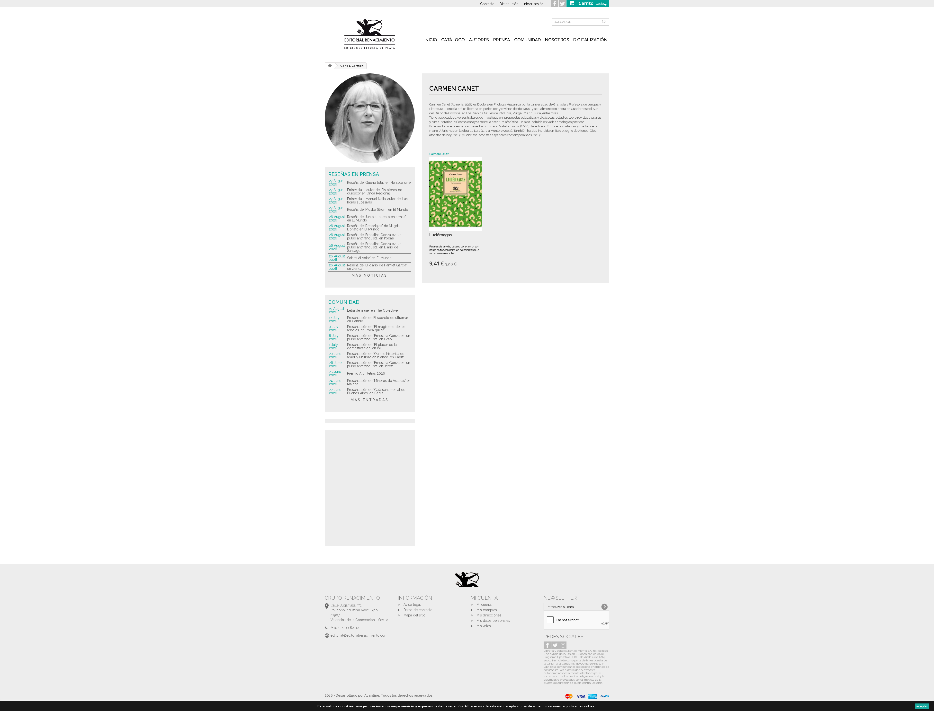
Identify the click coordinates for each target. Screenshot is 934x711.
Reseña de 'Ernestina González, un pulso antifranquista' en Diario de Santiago (374, 247)
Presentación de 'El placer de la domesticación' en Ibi (372, 346)
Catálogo (453, 39)
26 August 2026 (337, 218)
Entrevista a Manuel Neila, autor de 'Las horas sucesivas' (377, 200)
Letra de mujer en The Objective (372, 310)
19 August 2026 (336, 310)
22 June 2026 (335, 391)
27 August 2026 (336, 182)
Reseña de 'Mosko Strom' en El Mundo (377, 209)
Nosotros (557, 39)
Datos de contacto (418, 610)
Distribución (509, 4)
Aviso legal (412, 604)
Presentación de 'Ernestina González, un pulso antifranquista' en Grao (378, 337)
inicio (430, 39)
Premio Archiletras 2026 (366, 373)
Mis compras (486, 610)
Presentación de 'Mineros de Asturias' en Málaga (379, 382)
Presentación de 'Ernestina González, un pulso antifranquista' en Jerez (378, 364)
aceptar (922, 706)
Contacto (487, 4)
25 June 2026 (335, 373)
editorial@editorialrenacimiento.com (359, 635)
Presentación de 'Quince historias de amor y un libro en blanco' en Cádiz (375, 355)
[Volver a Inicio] (329, 66)
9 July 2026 (333, 328)
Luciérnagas (440, 235)
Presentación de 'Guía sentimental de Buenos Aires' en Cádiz (376, 391)
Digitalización (590, 39)
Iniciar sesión (533, 4)
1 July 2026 (333, 346)
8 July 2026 (334, 337)
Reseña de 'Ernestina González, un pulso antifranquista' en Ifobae (374, 236)
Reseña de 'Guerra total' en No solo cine (379, 182)
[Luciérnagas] (455, 194)
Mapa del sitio (414, 615)
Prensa (501, 39)
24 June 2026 (335, 382)
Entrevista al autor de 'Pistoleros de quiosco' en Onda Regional (374, 191)
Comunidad (527, 39)
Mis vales (483, 626)
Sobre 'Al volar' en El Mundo (369, 258)
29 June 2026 (335, 355)
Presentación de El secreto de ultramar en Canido (377, 319)
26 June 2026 (335, 364)
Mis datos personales (493, 621)
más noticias (369, 275)
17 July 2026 (334, 319)
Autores (479, 39)
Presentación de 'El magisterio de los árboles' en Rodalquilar (376, 328)
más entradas (370, 400)
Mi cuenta (484, 604)
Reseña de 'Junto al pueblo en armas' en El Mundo (376, 218)
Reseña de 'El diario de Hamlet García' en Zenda (377, 267)
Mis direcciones (488, 615)
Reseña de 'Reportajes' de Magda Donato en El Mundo (373, 227)
